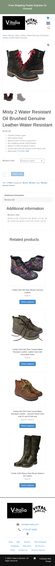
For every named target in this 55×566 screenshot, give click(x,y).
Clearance (27, 546)
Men (18, 542)
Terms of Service (38, 550)
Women (11, 35)
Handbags (15, 546)
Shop (11, 542)
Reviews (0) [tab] (9, 200)
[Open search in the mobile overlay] (48, 28)
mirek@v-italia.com (29, 524)
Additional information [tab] (14, 195)
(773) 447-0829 (30, 530)
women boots (8, 185)
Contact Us (23, 550)
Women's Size (9, 161)
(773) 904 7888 (22, 151)
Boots (18, 35)
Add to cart (17, 174)
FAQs (12, 550)
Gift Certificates (40, 542)
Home (5, 35)
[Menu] (48, 23)
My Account (39, 546)
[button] (48, 45)
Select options (27, 302)
